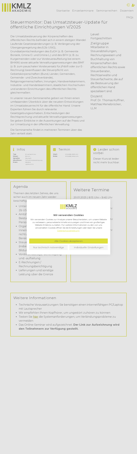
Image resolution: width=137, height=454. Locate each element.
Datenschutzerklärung (68, 230)
